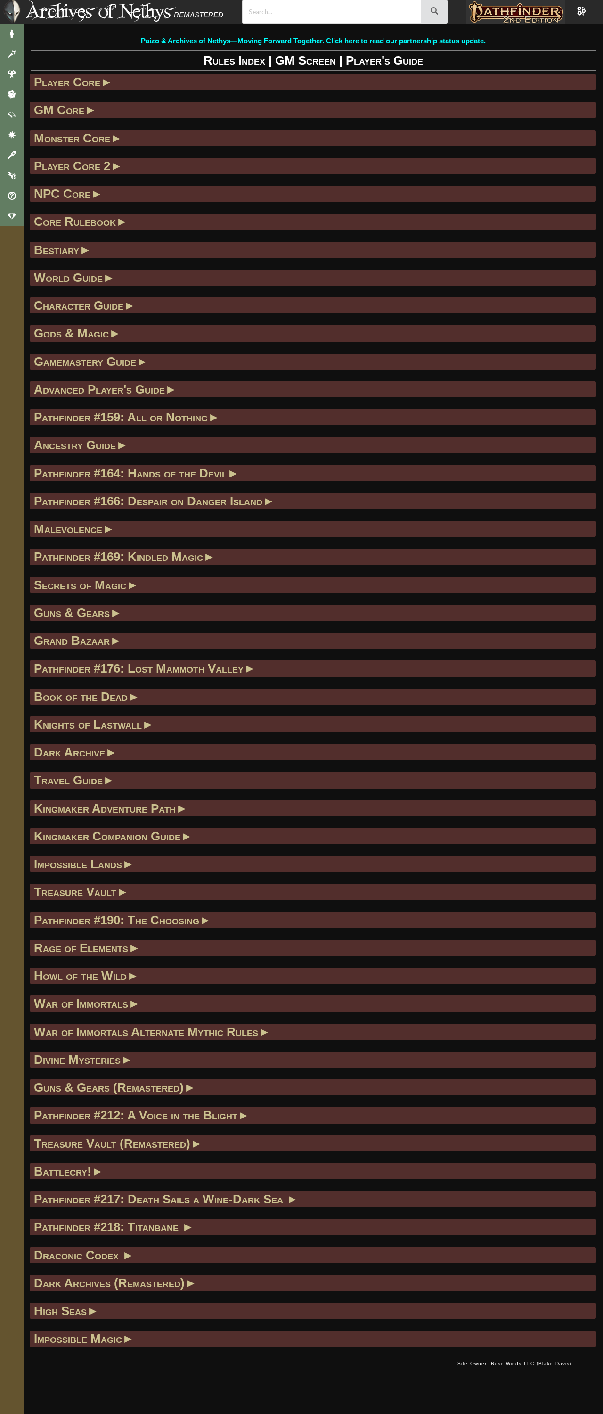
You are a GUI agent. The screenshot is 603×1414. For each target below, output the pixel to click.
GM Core (59, 110)
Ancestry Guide (75, 445)
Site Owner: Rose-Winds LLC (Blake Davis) (514, 1363)
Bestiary (56, 250)
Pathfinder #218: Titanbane (108, 1227)
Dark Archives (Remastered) (109, 1283)
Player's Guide (384, 60)
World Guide (68, 278)
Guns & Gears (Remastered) (109, 1087)
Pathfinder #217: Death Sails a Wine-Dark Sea (160, 1199)
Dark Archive (69, 752)
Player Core (67, 82)
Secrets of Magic (80, 585)
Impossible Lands (78, 864)
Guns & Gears (72, 613)
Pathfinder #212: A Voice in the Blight (135, 1115)
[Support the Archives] (12, 216)
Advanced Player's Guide (99, 389)
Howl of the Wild (80, 976)
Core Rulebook (75, 221)
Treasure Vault (75, 892)
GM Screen (305, 60)
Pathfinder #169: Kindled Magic (118, 557)
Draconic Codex (78, 1255)
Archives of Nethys (98, 11)
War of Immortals (81, 1003)
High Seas (60, 1311)
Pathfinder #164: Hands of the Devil (130, 473)
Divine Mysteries (77, 1059)
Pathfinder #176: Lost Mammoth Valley (139, 668)
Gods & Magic (71, 333)
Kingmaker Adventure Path (105, 808)
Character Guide (78, 305)
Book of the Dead (81, 697)
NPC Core (62, 194)
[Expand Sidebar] (12, 12)
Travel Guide (68, 780)
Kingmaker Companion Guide (107, 836)
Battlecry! (62, 1171)
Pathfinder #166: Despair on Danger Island (148, 501)
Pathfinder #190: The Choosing (116, 920)
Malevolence (68, 529)
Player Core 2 (72, 166)
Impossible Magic (78, 1339)
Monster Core (72, 138)
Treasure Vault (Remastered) (112, 1143)
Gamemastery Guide (85, 361)
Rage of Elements (81, 948)
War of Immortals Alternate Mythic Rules (146, 1032)
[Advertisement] (240, 1373)
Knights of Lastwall (88, 724)
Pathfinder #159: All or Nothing (121, 417)
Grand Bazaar (72, 640)
